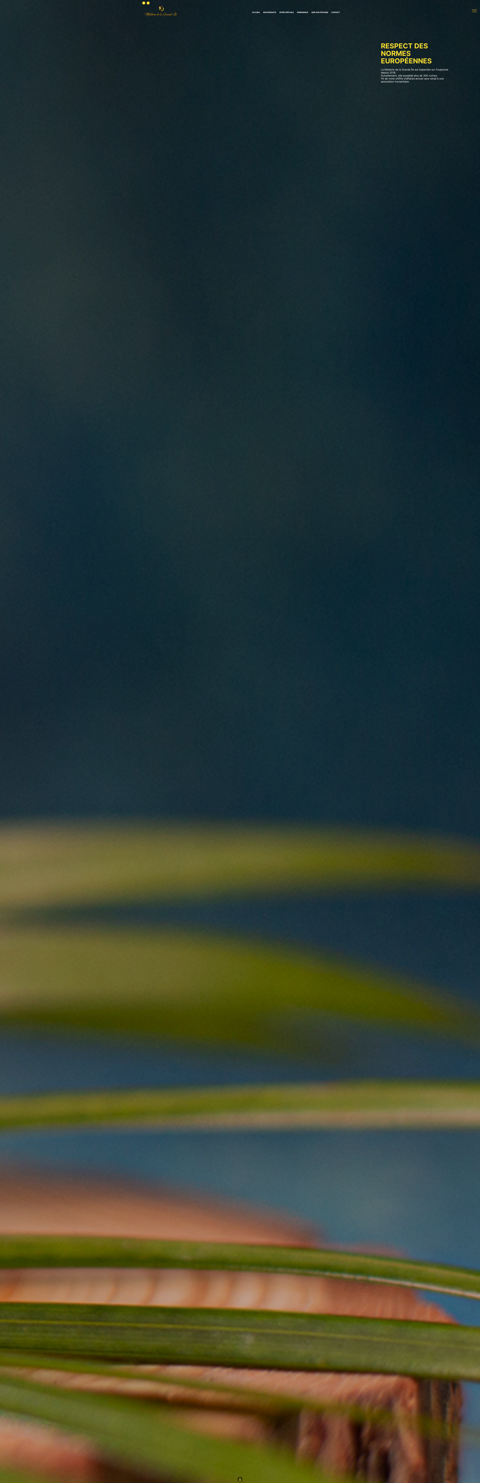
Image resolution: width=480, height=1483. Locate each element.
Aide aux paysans (319, 12)
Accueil (256, 12)
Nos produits (269, 12)
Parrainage (302, 12)
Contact (335, 12)
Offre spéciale (286, 12)
